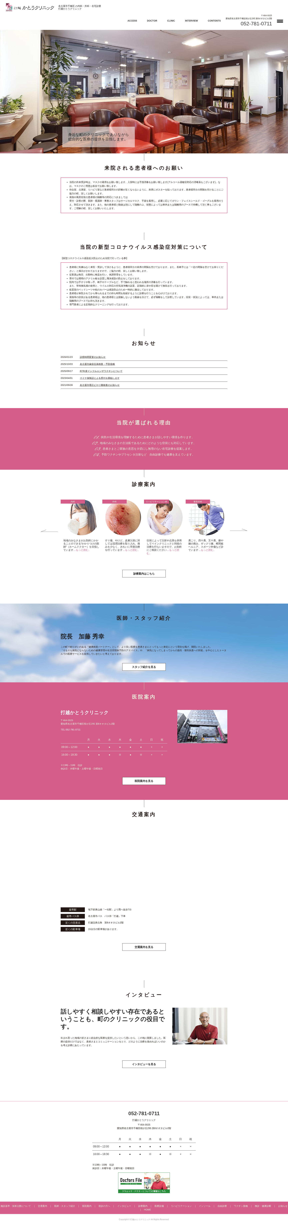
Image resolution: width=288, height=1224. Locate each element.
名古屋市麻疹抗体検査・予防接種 (97, 364)
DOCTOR (152, 20)
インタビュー (124, 1206)
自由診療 (222, 1206)
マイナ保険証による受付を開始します (100, 378)
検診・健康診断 (263, 1206)
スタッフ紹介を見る (144, 666)
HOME (147, 1209)
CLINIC (171, 20)
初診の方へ (104, 1206)
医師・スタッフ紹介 (64, 1206)
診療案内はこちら (144, 573)
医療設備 (159, 1206)
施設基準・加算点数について (15, 1206)
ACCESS (132, 20)
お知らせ (283, 1206)
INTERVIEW (191, 20)
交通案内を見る (144, 947)
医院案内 (87, 1206)
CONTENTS (214, 20)
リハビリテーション (181, 1206)
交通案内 (42, 1206)
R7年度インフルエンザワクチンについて (101, 371)
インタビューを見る (144, 1064)
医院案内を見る (144, 781)
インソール (204, 1206)
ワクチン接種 (241, 1206)
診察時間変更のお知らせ (93, 357)
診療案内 (143, 1206)
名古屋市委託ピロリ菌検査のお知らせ (100, 385)
